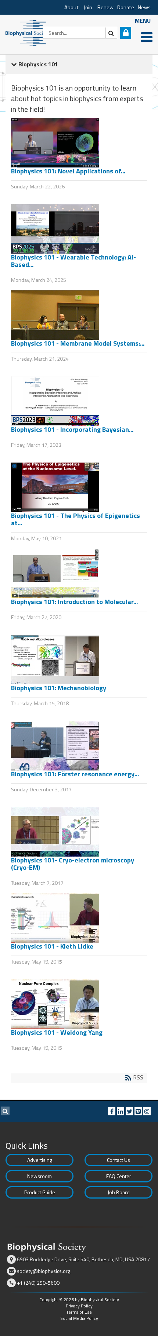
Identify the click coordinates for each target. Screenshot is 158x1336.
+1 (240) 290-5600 (38, 1283)
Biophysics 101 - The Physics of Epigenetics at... (75, 519)
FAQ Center (118, 1176)
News (144, 7)
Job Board (119, 1192)
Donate (125, 7)
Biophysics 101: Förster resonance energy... (75, 774)
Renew (105, 7)
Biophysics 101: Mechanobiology (58, 688)
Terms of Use (79, 1312)
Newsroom (39, 1176)
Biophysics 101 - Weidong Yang (57, 1032)
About (71, 7)
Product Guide (39, 1192)
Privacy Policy (79, 1306)
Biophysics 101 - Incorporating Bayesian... (72, 429)
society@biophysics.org (43, 1271)
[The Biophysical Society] (28, 32)
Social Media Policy (79, 1318)
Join (88, 7)
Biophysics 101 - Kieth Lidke (52, 946)
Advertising (39, 1160)
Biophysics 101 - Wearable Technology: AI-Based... (73, 260)
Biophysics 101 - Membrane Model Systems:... (77, 343)
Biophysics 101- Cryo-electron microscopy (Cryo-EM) (72, 863)
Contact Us (118, 1160)
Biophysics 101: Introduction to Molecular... (74, 602)
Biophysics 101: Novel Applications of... (68, 171)
